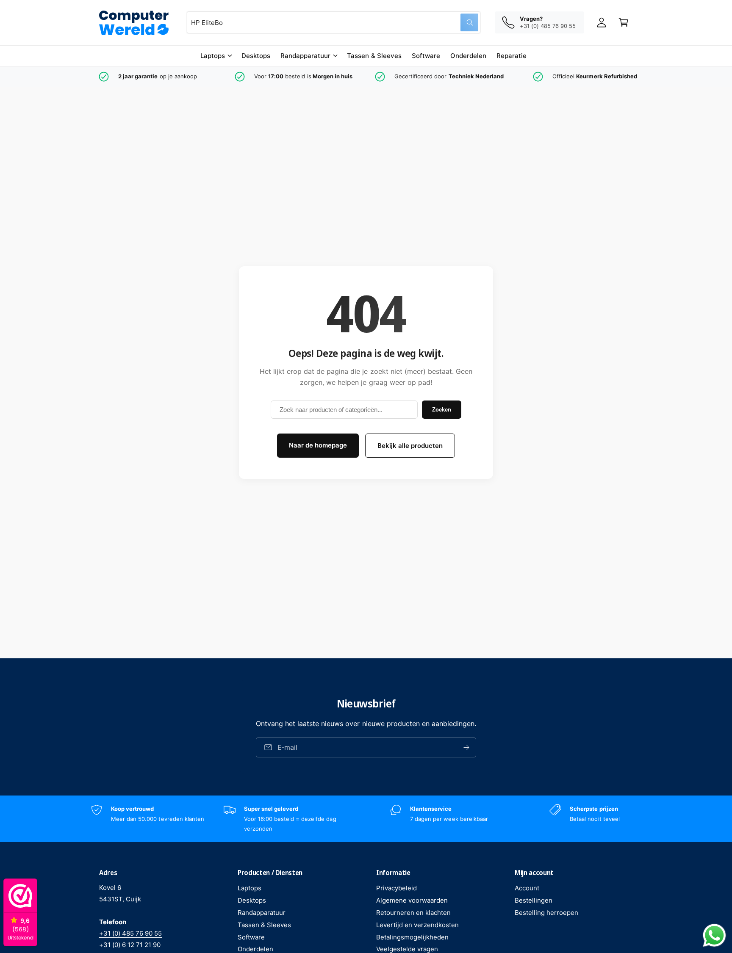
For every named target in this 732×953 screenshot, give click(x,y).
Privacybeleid (396, 888)
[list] (366, 77)
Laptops (212, 56)
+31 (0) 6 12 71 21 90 (130, 945)
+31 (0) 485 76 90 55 (130, 933)
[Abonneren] (466, 747)
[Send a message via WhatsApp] (714, 935)
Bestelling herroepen (546, 913)
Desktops (252, 900)
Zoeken (441, 409)
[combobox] (333, 22)
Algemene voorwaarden (412, 900)
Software (251, 937)
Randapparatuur (305, 56)
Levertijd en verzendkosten (417, 925)
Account (527, 888)
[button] (215, 56)
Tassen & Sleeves (264, 925)
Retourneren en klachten (413, 913)
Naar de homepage (318, 445)
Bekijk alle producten (410, 446)
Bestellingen (533, 900)
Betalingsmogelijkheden (412, 937)
